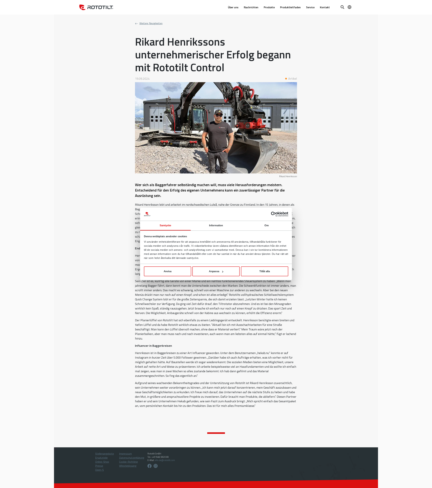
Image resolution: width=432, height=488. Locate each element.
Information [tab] (216, 225)
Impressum (125, 454)
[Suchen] (342, 7)
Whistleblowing (128, 466)
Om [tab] (266, 225)
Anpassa (214, 271)
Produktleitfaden (290, 7)
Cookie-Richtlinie (128, 462)
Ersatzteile (101, 458)
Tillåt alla (264, 271)
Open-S (99, 470)
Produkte (269, 7)
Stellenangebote (104, 454)
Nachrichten (251, 7)
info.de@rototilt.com (165, 460)
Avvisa (167, 271)
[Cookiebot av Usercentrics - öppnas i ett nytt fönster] (273, 214)
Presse (99, 466)
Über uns (233, 7)
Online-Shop (102, 462)
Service (310, 7)
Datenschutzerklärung (131, 458)
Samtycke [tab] (165, 225)
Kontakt (325, 7)
